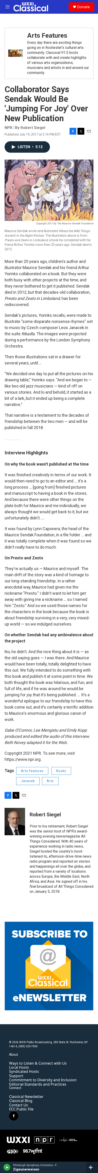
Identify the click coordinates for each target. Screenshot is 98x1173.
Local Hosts (19, 1067)
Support (16, 1075)
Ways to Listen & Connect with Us (38, 1063)
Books (61, 771)
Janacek (28, 781)
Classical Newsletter (26, 1096)
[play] (7, 1167)
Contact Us (18, 1105)
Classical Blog (20, 1100)
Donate (83, 7)
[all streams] (92, 1167)
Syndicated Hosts (24, 1071)
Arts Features (47, 35)
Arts (50, 781)
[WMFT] (33, 1151)
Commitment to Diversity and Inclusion (43, 1079)
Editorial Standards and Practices (37, 1084)
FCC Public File (21, 1109)
